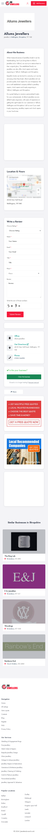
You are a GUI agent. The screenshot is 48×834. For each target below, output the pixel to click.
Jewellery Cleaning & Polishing (11, 771)
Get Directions (20, 344)
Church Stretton (12, 664)
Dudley (27, 794)
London (27, 820)
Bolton (3, 803)
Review (9, 279)
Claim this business (24, 377)
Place (8, 269)
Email (8, 247)
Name (8, 237)
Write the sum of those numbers (17, 301)
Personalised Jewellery (8, 778)
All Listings (4, 707)
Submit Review (15, 314)
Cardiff (3, 814)
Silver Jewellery (6, 756)
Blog (2, 718)
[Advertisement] (24, 143)
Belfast (3, 796)
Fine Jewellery (5, 745)
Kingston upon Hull (31, 805)
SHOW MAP (24, 186)
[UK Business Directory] (24, 451)
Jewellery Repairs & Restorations (11, 764)
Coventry (4, 818)
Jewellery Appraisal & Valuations (11, 782)
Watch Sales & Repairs (8, 749)
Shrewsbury (10, 559)
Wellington (14, 37)
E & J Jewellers (10, 591)
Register (3, 722)
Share (14, 392)
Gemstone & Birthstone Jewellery (11, 767)
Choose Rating (11, 226)
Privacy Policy (5, 729)
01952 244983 (19, 358)
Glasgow (28, 802)
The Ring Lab (10, 556)
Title (8, 258)
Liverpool (28, 817)
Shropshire (22, 37)
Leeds (26, 809)
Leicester (27, 813)
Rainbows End (10, 661)
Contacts (4, 714)
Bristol (3, 811)
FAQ (2, 725)
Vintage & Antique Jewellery (10, 760)
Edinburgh (28, 798)
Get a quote (5, 710)
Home (3, 703)
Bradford (4, 807)
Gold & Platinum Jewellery (9, 775)
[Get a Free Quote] (24, 414)
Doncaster (4, 822)
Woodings (9, 626)
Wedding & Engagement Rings (11, 741)
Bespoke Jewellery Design (9, 752)
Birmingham (5, 799)
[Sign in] (27, 3)
